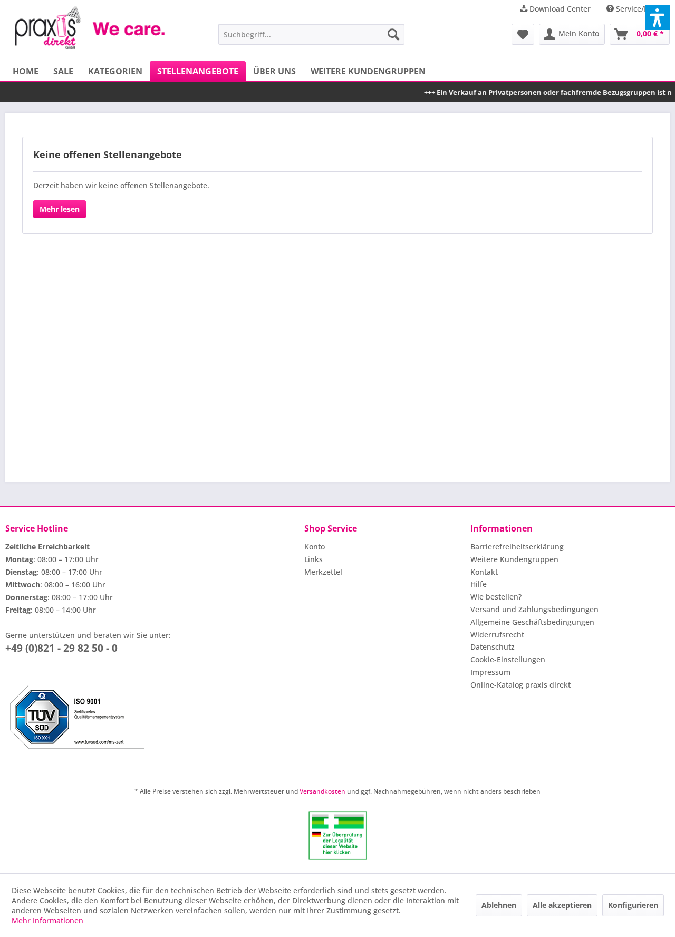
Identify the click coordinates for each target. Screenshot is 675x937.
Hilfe (478, 584)
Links (313, 559)
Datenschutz (492, 647)
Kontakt (484, 572)
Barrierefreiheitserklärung (517, 547)
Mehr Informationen (47, 920)
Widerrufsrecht (497, 635)
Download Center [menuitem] (559, 9)
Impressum (490, 672)
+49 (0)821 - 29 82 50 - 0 (61, 648)
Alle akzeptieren (562, 905)
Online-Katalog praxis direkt (520, 685)
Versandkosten (322, 791)
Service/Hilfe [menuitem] (638, 9)
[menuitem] (311, 34)
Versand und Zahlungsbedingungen (534, 609)
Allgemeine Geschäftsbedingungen (532, 622)
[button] (657, 17)
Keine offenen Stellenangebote (107, 154)
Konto (314, 547)
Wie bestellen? (496, 597)
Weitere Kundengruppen (514, 559)
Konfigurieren (633, 905)
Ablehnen (498, 905)
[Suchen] (393, 34)
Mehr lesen (60, 209)
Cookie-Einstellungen (507, 659)
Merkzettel (323, 572)
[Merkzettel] (523, 34)
